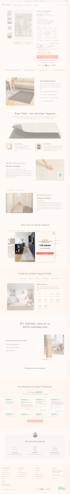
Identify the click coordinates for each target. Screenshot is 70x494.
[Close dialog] (54, 233)
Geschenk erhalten (45, 253)
